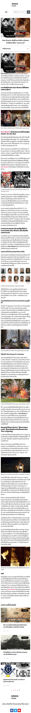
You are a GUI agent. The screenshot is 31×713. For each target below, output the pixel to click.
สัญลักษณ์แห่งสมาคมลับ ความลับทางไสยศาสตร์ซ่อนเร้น (14, 681)
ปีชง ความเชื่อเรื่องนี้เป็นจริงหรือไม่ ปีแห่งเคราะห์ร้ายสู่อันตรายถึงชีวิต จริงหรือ (15, 626)
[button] (6, 12)
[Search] (28, 12)
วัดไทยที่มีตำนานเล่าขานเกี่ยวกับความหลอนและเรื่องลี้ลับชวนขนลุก (15, 653)
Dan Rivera (5, 132)
